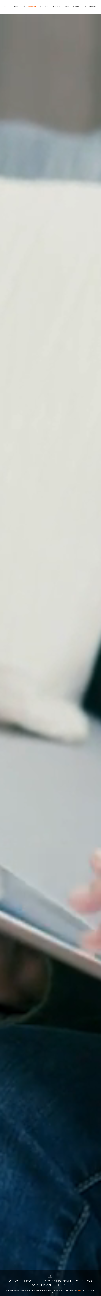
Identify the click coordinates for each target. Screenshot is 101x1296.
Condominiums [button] (45, 7)
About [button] (23, 7)
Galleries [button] (56, 7)
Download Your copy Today (50, 662)
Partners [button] (66, 7)
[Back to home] (8, 7)
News (84, 7)
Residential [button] (32, 7)
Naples (80, 1290)
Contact (92, 7)
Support (76, 7)
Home (16, 7)
